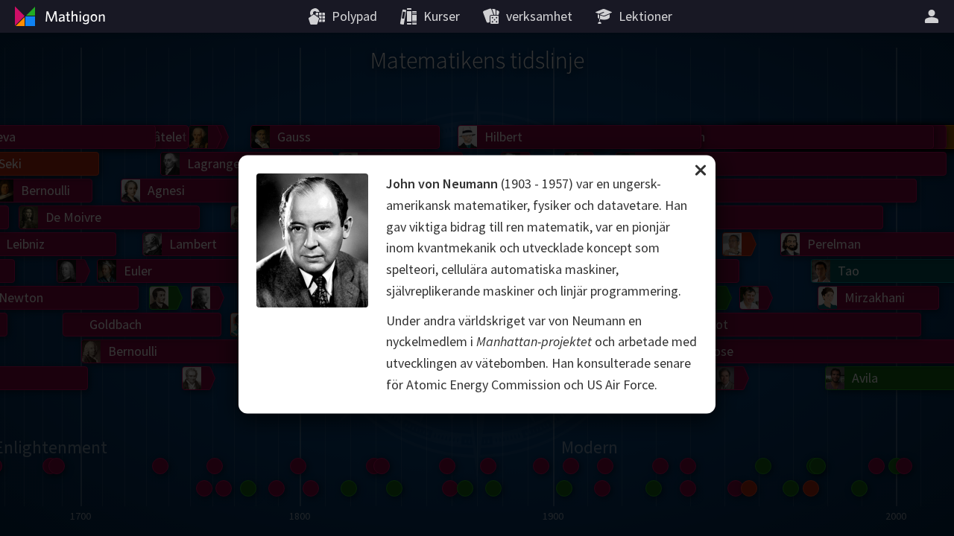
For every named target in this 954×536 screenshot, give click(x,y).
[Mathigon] (58, 16)
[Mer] (934, 16)
